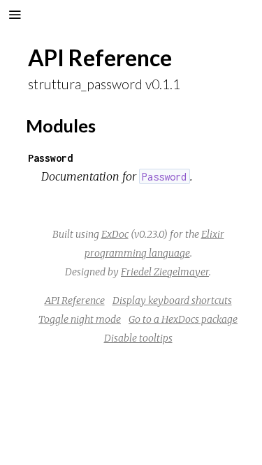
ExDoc (115, 234)
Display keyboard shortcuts (172, 300)
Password (50, 158)
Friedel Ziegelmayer (165, 272)
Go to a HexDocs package (183, 319)
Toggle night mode (79, 319)
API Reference (75, 300)
